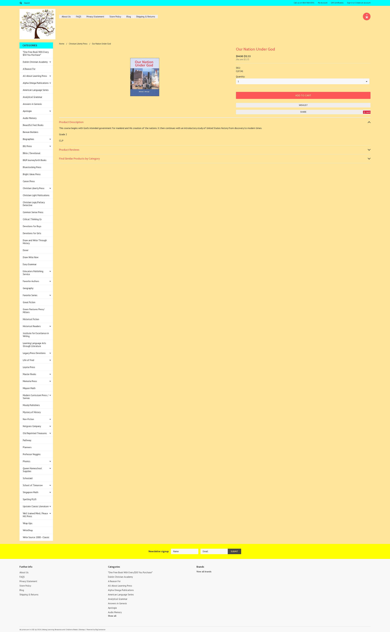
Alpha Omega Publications (36, 82)
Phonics (26, 461)
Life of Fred (28, 360)
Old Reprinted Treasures (35, 433)
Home (61, 43)
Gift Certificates (337, 3)
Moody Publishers (31, 405)
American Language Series (36, 90)
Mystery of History (32, 412)
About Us (66, 16)
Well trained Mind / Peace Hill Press (35, 515)
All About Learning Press (35, 75)
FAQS (78, 16)
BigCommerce (100, 629)
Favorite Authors (31, 281)
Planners (27, 447)
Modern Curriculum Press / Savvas (35, 397)
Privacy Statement (95, 16)
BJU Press (27, 146)
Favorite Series (30, 295)
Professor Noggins (32, 454)
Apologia (27, 111)
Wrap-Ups (27, 523)
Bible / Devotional (31, 153)
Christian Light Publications (36, 195)
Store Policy (115, 16)
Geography (28, 288)
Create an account (362, 3)
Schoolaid (27, 478)
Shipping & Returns (145, 16)
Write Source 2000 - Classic (36, 537)
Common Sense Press (33, 212)
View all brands (204, 571)
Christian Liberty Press (33, 188)
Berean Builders (30, 132)
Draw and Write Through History (35, 242)
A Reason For (29, 68)
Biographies (28, 139)
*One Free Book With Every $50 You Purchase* (36, 53)
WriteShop (28, 530)
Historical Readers (32, 326)
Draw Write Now (30, 257)
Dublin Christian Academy (35, 61)
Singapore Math (30, 492)
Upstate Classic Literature (36, 506)
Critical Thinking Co (32, 219)
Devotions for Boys (32, 226)
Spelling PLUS (29, 499)
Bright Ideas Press (32, 174)
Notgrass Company (32, 426)
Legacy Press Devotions (34, 353)
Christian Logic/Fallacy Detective (34, 204)
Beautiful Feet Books (33, 125)
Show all (112, 615)
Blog (128, 16)
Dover (25, 250)
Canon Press (29, 181)
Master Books (29, 374)
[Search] (21, 3)
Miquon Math (29, 388)
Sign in (350, 3)
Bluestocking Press (32, 167)
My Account (322, 3)
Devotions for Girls (32, 233)
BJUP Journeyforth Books (34, 160)
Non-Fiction (28, 419)
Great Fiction (29, 302)
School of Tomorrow (33, 485)
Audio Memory (30, 118)
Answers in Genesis (32, 104)
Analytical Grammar (32, 97)
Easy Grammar (30, 264)
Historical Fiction (31, 319)
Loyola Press (29, 367)
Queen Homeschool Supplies (32, 470)
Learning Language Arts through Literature (34, 345)
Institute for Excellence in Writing (36, 335)
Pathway (27, 440)
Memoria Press (30, 381)
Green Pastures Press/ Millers (33, 311)
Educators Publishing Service (33, 273)
